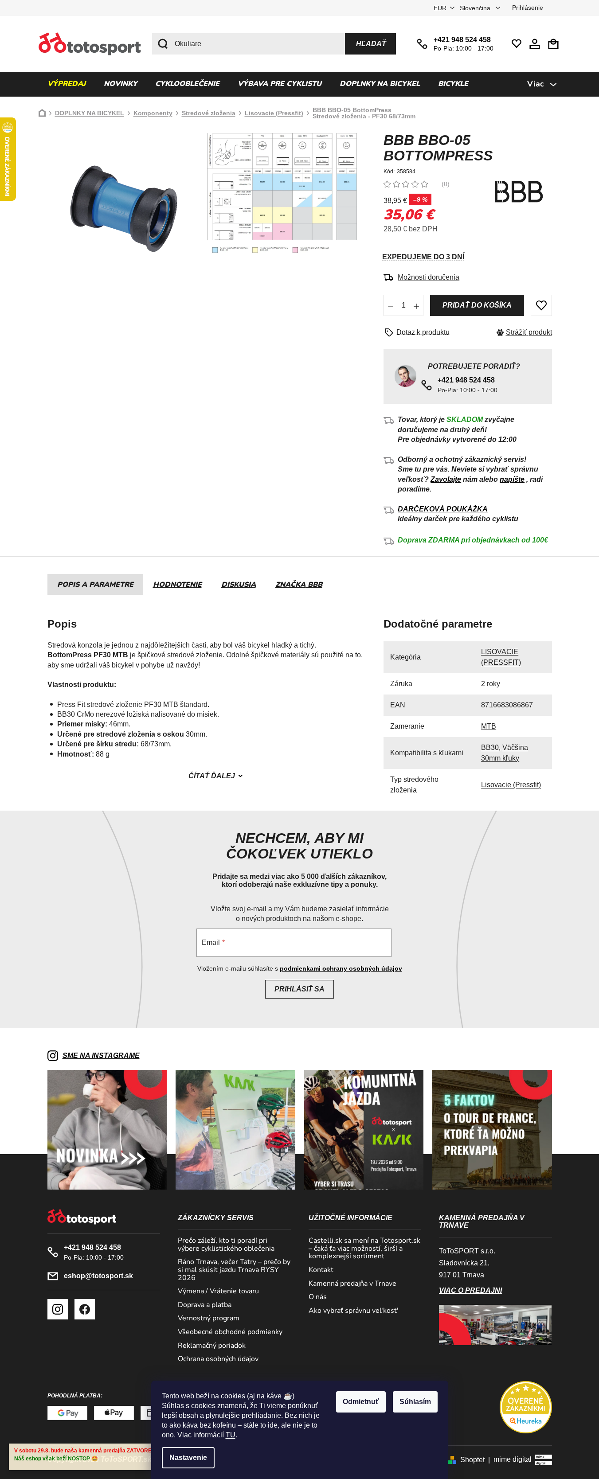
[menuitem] (66, 84)
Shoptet (472, 1459)
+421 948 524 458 (462, 39)
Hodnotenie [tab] (177, 584)
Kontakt (321, 1270)
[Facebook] (84, 1309)
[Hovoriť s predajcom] (420, 332)
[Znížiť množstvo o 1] (390, 305)
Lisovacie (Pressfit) (511, 784)
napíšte (512, 479)
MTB (488, 726)
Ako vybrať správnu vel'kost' (354, 1311)
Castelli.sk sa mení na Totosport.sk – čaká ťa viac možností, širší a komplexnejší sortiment (364, 1248)
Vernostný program (208, 1319)
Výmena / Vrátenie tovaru (218, 1292)
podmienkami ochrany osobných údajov (341, 968)
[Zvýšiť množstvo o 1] (416, 305)
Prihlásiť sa (299, 989)
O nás (318, 1297)
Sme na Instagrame (101, 1055)
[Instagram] (57, 1309)
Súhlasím (415, 1401)
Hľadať (371, 43)
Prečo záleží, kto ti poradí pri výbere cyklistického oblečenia (226, 1245)
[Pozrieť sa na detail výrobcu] (518, 191)
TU (230, 1435)
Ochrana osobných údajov (218, 1359)
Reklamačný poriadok (212, 1346)
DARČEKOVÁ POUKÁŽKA (443, 509)
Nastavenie (188, 1457)
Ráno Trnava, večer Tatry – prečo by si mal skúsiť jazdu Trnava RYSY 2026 (234, 1270)
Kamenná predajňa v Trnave (352, 1284)
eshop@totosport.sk (98, 1276)
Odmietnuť (361, 1401)
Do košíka (477, 305)
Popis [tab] (68, 584)
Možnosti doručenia (428, 277)
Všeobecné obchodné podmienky (230, 1332)
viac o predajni (470, 1290)
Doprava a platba (204, 1305)
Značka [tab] (298, 584)
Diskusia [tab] (238, 584)
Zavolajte (446, 479)
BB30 (490, 747)
